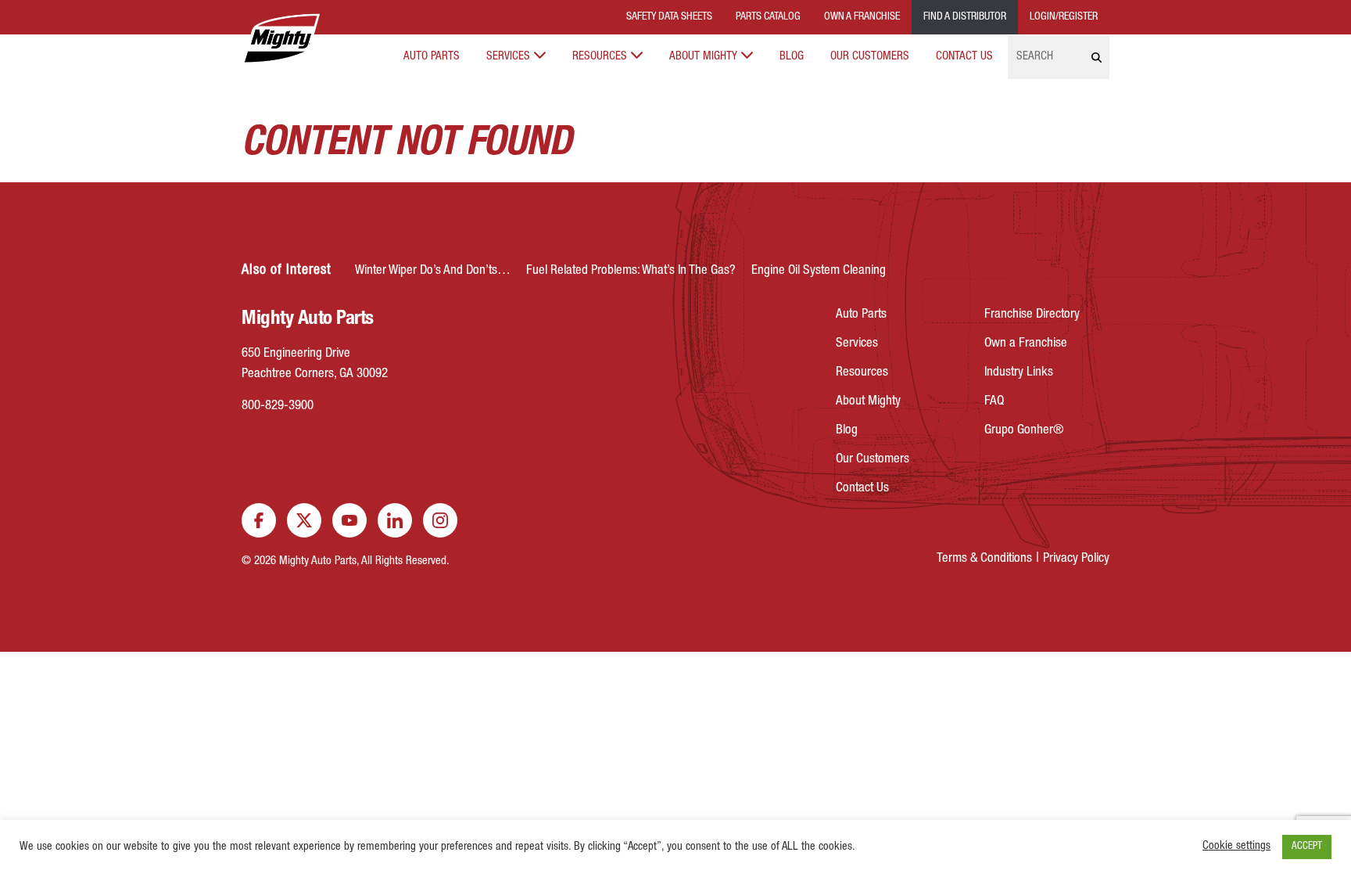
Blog (791, 57)
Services (508, 57)
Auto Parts (431, 57)
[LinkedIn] (395, 520)
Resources (599, 57)
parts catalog (768, 17)
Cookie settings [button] (1236, 846)
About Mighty (703, 57)
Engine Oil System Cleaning (818, 271)
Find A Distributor (964, 17)
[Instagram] (440, 520)
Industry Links (1018, 372)
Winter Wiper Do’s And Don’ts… (433, 271)
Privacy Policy (1076, 559)
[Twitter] (304, 520)
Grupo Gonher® (1024, 430)
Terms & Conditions (984, 559)
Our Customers (869, 57)
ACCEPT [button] (1307, 847)
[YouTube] (349, 520)
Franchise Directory (1032, 315)
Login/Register (1064, 17)
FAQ (994, 401)
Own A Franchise (862, 17)
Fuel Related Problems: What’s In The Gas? (631, 271)
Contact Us (964, 57)
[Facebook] (259, 520)
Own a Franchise (1025, 344)
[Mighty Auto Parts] (281, 39)
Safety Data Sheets (669, 17)
